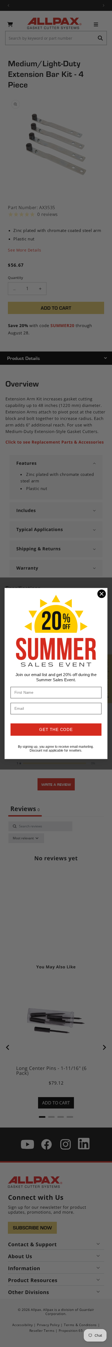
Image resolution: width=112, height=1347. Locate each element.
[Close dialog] (101, 594)
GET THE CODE (56, 729)
